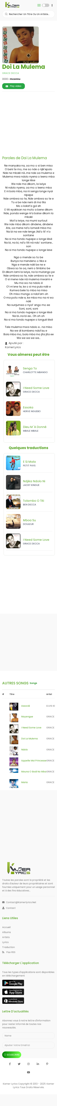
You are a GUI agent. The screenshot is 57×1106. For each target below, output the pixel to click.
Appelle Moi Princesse (33, 760)
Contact (11, 908)
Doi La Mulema (29, 738)
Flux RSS (10, 952)
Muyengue (27, 716)
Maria (24, 782)
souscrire (13, 1054)
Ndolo (24, 749)
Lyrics (5, 942)
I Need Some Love (31, 727)
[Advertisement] (28, 122)
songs (33, 683)
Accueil (6, 927)
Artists (6, 937)
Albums (6, 932)
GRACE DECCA (10, 73)
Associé (25, 706)
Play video (15, 86)
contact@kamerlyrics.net (21, 902)
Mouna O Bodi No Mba (33, 771)
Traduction (8, 947)
